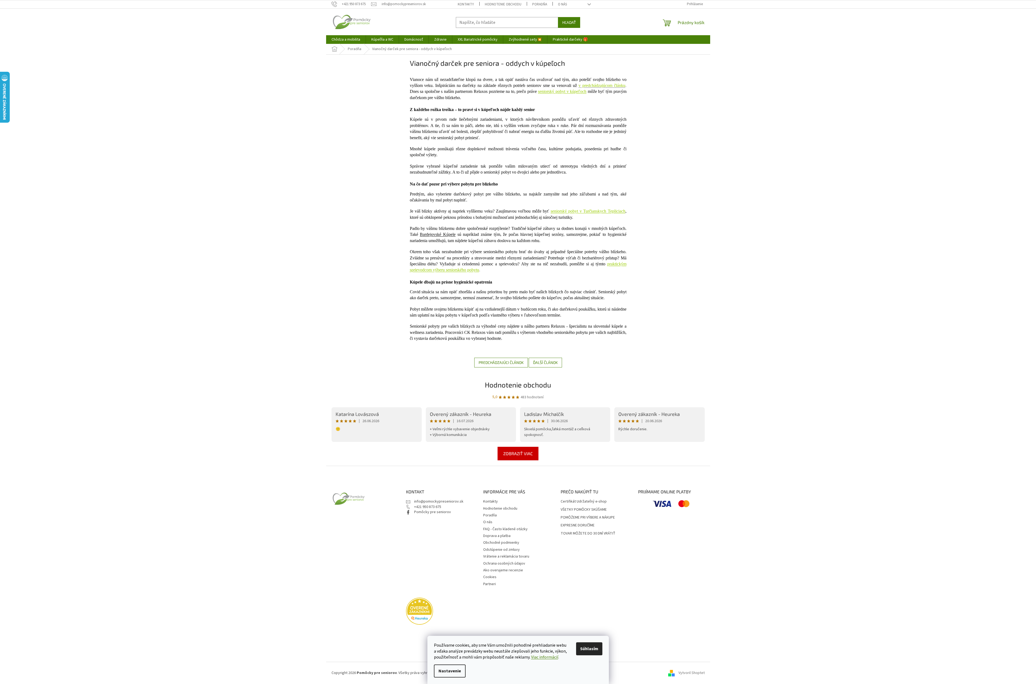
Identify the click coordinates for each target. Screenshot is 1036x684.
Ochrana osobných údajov (504, 563)
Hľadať (569, 22)
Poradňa (539, 4)
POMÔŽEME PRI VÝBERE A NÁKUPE (588, 517)
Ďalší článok (545, 362)
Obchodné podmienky (501, 542)
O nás (562, 4)
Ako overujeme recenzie (503, 570)
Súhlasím (589, 649)
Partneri (489, 584)
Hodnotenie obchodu (503, 4)
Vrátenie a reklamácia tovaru (506, 556)
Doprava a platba (497, 536)
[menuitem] (346, 39)
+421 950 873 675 (427, 507)
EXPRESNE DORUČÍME (578, 525)
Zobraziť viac (518, 453)
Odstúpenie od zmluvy (501, 549)
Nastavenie (450, 671)
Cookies (489, 577)
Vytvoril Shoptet (691, 673)
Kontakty (466, 4)
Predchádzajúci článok (501, 362)
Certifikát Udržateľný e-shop (584, 501)
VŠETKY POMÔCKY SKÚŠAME (584, 509)
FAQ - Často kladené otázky (505, 529)
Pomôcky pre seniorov (432, 512)
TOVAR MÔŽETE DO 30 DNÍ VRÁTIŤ (588, 533)
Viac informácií (544, 657)
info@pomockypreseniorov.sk (438, 501)
